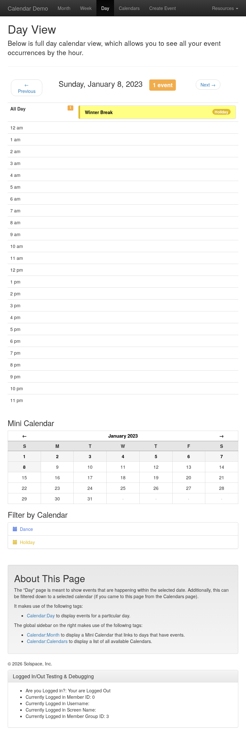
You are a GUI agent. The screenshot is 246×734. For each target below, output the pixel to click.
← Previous (27, 87)
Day (105, 8)
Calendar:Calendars (47, 641)
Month (64, 8)
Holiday (221, 112)
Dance (25, 529)
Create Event (162, 8)
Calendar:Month (43, 634)
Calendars (129, 8)
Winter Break (99, 112)
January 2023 (123, 435)
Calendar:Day (41, 615)
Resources (223, 8)
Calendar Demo (28, 8)
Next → (208, 84)
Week (86, 8)
